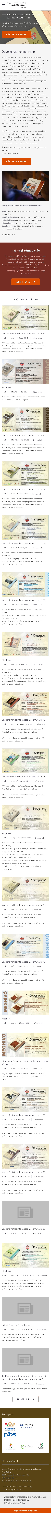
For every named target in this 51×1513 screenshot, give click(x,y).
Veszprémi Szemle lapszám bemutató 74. (23, 776)
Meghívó (6, 387)
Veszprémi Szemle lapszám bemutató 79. (24, 489)
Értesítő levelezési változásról (17, 1325)
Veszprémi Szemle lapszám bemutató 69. (24, 1172)
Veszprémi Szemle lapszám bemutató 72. (23, 961)
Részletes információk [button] (14, 1503)
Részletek (37, 338)
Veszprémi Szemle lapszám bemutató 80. (24, 435)
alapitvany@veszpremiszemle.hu (16, 1481)
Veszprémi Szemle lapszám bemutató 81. (23, 333)
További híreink (25, 1399)
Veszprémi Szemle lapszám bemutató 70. (24, 1115)
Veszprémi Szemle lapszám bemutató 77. (23, 600)
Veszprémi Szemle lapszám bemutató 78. (23, 543)
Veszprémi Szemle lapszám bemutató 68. (24, 1229)
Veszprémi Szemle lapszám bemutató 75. (23, 719)
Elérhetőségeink (25, 281)
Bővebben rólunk (16, 34)
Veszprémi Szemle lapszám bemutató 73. (23, 905)
